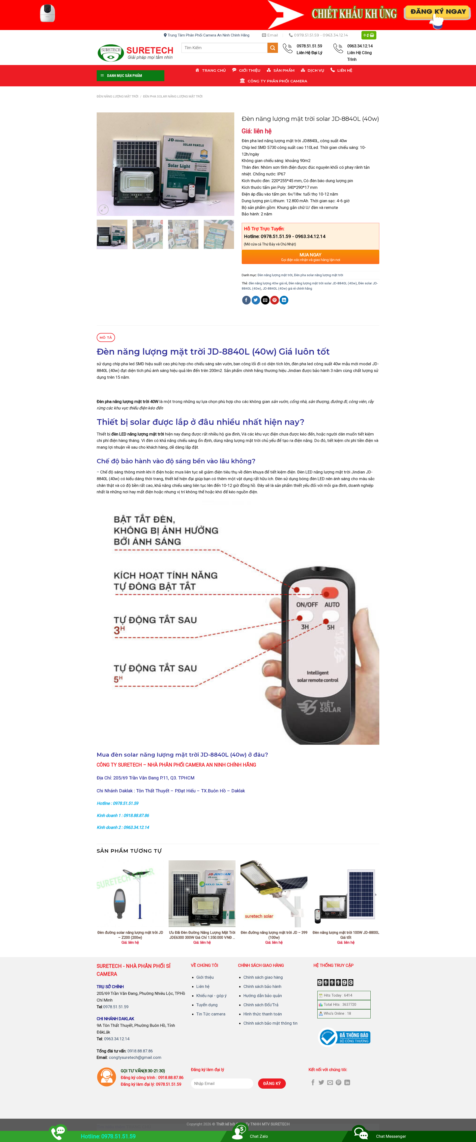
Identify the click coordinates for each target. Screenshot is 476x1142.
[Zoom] (103, 209)
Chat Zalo (259, 1136)
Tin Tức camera (210, 1013)
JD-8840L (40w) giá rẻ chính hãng (287, 288)
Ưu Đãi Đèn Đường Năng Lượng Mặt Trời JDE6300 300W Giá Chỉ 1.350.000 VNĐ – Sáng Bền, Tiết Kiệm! (202, 935)
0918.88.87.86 (140, 1050)
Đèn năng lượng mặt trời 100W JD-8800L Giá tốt (346, 935)
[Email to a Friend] (265, 300)
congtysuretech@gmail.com (135, 1057)
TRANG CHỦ (138, 1127)
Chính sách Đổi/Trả (260, 1004)
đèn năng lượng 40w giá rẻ (268, 283)
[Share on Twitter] (256, 300)
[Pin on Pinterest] (274, 300)
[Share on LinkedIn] (284, 300)
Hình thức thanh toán (262, 1013)
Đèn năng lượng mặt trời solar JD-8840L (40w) (323, 283)
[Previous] (105, 164)
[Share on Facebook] (246, 300)
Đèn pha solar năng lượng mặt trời (173, 96)
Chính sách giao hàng (263, 977)
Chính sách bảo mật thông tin (270, 1023)
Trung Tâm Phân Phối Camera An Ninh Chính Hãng (208, 35)
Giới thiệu (205, 977)
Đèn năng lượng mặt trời (117, 96)
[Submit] (273, 48)
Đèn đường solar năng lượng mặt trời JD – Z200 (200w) (130, 935)
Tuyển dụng (207, 1004)
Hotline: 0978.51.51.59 (108, 1136)
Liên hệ (202, 986)
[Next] (225, 164)
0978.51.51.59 (115, 1006)
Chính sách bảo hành (262, 986)
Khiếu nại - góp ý (211, 995)
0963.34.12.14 (116, 1038)
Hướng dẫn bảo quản (262, 995)
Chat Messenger (391, 1136)
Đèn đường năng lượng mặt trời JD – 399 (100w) (274, 935)
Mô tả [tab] (106, 337)
